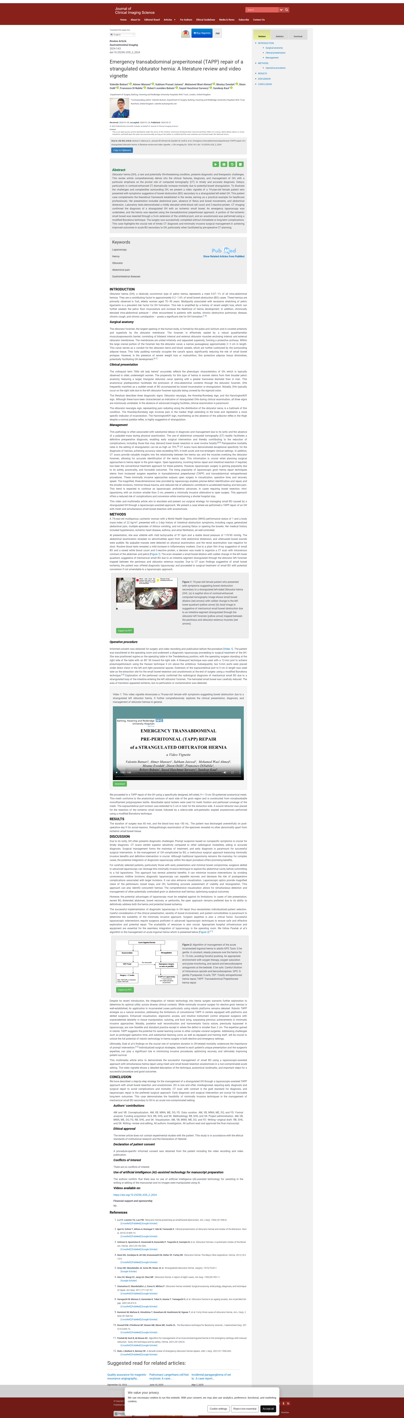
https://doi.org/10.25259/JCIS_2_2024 (135, 1194)
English (117, 34)
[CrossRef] (126, 1223)
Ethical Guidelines (205, 19)
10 (123, 675)
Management (272, 57)
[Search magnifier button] (286, 9)
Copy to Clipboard (122, 150)
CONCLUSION (265, 84)
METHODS (263, 63)
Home (123, 19)
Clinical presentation (275, 52)
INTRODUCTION (266, 43)
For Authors (186, 19)
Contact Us (259, 19)
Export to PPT (125, 630)
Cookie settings (218, 1408)
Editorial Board (152, 19)
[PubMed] (136, 1223)
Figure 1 (155, 554)
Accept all (268, 1408)
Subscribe (244, 19)
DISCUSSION (264, 79)
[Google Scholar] (149, 1223)
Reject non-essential (244, 1408)
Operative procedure (275, 68)
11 (211, 931)
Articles (168, 19)
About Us (135, 19)
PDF (218, 33)
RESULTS (262, 73)
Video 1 (228, 648)
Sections (262, 36)
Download (120, 784)
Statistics (280, 36)
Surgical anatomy (274, 48)
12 (137, 1047)
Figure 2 (203, 932)
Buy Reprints (203, 33)
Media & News (227, 19)
